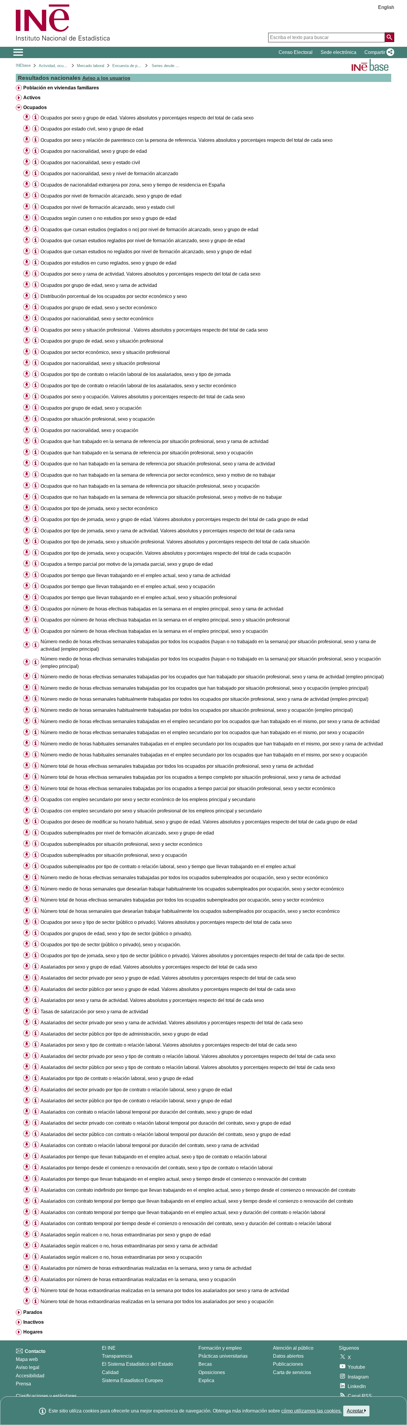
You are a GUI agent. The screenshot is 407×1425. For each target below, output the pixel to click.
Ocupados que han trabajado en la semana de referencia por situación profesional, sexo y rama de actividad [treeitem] (154, 441)
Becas (205, 1364)
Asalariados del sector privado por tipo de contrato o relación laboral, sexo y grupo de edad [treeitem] (136, 1089)
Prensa (23, 1383)
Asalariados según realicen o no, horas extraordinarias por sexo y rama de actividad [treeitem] (129, 1245)
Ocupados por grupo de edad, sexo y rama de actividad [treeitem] (99, 285)
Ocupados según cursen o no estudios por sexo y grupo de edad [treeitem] (108, 218)
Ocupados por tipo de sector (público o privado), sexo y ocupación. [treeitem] (111, 944)
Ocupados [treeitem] (35, 107)
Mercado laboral (90, 65)
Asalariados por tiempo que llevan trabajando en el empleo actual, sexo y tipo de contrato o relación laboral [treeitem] (154, 1156)
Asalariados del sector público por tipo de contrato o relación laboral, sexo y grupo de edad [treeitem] (136, 1100)
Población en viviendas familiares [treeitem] (61, 87)
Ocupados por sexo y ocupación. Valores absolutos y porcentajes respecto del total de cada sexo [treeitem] (143, 396)
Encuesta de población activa (137, 65)
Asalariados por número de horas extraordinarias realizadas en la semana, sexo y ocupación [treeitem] (138, 1279)
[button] (378, 52)
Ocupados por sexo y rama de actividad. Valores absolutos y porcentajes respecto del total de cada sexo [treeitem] (150, 273)
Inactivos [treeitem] (33, 1322)
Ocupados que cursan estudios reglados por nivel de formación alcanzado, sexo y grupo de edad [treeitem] (143, 240)
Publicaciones (288, 1364)
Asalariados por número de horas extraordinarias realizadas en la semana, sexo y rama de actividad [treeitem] (146, 1268)
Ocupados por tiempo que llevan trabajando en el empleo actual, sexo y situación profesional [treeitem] (139, 597)
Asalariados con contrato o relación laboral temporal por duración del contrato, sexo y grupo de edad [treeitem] (146, 1112)
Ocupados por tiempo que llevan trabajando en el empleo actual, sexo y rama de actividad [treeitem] (135, 575)
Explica (206, 1380)
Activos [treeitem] (32, 97)
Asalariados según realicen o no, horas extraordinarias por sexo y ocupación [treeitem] (121, 1257)
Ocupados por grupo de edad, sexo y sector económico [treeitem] (99, 307)
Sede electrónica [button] (338, 52)
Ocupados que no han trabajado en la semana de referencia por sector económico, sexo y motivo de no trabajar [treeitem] (158, 475)
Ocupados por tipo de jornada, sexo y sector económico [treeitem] (99, 508)
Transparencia (117, 1356)
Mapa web (27, 1359)
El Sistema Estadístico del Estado (137, 1364)
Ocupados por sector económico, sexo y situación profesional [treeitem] (105, 352)
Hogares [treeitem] (33, 1331)
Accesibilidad (30, 1375)
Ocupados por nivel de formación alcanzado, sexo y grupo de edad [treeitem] (111, 195)
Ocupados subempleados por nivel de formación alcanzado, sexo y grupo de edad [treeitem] (127, 832)
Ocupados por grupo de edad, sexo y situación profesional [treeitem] (102, 341)
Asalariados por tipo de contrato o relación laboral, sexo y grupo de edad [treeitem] (117, 1078)
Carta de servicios (292, 1372)
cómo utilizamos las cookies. (311, 1410)
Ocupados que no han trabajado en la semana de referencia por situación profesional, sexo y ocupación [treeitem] (150, 486)
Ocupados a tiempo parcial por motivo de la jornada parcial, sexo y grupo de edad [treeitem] (127, 564)
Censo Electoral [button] (296, 52)
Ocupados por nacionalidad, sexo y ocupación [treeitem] (89, 430)
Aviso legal (27, 1367)
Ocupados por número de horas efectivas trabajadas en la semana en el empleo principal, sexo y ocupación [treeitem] (154, 631)
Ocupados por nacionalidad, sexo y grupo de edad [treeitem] (94, 151)
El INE (109, 1348)
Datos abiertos (288, 1356)
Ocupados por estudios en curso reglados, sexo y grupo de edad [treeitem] (108, 262)
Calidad (110, 1372)
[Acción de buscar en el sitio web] (389, 37)
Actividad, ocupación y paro (63, 65)
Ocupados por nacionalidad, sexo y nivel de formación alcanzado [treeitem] (109, 173)
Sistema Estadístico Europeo (132, 1380)
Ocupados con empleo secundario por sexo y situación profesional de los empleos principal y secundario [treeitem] (151, 810)
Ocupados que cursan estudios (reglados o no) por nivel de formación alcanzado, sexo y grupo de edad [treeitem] (149, 229)
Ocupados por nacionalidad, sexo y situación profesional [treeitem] (100, 363)
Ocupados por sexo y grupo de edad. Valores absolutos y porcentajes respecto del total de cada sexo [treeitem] (147, 117)
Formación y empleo (220, 1348)
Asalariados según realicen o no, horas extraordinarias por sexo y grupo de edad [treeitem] (126, 1234)
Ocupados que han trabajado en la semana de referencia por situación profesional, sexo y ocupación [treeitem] (147, 452)
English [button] (386, 7)
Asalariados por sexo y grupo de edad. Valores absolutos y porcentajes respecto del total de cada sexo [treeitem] (149, 966)
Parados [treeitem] (32, 1312)
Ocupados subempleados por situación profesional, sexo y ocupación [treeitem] (114, 855)
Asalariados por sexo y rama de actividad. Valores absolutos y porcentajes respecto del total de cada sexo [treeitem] (152, 1000)
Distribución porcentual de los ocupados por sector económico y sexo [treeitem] (114, 296)
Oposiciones (211, 1372)
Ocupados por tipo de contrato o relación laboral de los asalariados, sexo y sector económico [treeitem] (138, 385)
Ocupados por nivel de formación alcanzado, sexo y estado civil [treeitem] (108, 207)
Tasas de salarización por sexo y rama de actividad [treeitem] (94, 1011)
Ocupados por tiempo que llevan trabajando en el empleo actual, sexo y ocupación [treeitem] (128, 586)
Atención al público (293, 1348)
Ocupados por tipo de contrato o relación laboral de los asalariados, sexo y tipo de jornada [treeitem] (136, 374)
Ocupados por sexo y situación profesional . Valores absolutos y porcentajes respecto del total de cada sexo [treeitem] (154, 329)
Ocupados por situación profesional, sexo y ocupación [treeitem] (98, 419)
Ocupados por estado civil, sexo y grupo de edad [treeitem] (92, 128)
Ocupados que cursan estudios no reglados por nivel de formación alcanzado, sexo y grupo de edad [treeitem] (146, 251)
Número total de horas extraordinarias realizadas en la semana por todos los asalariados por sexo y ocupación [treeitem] (157, 1301)
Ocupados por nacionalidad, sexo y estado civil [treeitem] (90, 162)
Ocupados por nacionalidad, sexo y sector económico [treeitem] (97, 318)
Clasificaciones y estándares (46, 1395)
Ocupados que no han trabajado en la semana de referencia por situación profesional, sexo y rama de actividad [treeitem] (158, 463)
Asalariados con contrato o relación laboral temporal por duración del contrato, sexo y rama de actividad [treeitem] (150, 1145)
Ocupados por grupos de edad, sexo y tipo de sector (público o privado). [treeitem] (116, 933)
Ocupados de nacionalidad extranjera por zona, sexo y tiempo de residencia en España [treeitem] (133, 184)
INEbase (23, 65)
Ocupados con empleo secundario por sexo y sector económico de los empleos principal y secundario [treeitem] (148, 799)
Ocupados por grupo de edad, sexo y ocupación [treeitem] (91, 408)
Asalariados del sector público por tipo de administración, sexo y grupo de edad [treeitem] (124, 1033)
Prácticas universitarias (223, 1356)
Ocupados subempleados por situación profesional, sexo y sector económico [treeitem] (121, 844)
